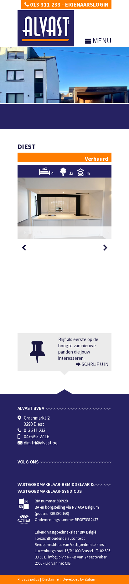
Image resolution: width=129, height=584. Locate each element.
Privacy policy (28, 579)
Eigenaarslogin (86, 4)
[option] (64, 208)
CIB (67, 563)
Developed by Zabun (79, 579)
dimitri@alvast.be (41, 443)
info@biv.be (58, 557)
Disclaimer (51, 579)
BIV (82, 532)
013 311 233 (45, 4)
